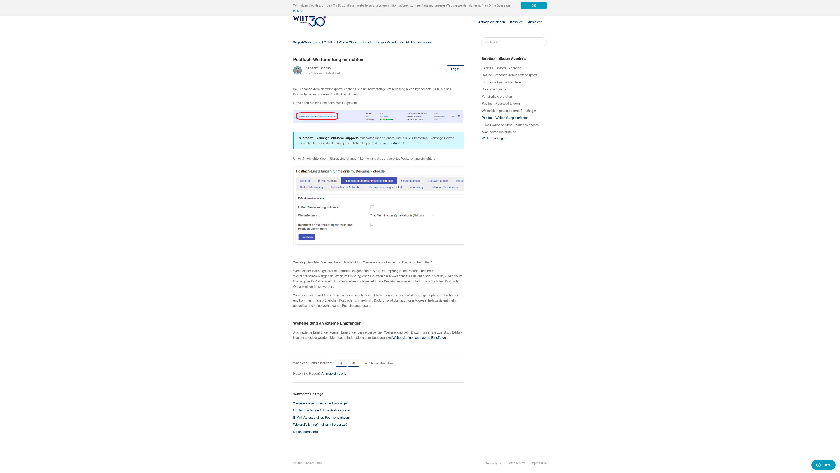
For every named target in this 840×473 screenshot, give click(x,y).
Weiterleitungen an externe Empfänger (419, 337)
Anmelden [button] (535, 21)
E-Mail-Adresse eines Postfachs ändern (321, 417)
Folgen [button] (455, 69)
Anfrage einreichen (491, 21)
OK (534, 5)
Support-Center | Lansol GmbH (312, 42)
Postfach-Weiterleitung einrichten (505, 117)
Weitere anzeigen (494, 138)
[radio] (341, 363)
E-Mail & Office (346, 42)
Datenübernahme (305, 431)
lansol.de (516, 21)
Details (298, 11)
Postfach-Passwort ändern (501, 103)
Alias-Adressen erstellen (499, 131)
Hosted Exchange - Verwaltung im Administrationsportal (397, 42)
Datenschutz (516, 463)
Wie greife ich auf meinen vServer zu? (320, 424)
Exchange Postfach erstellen (502, 82)
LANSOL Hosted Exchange (501, 67)
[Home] (309, 25)
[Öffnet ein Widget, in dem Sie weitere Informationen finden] (823, 465)
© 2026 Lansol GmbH (308, 463)
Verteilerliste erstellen (497, 96)
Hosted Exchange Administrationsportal (321, 410)
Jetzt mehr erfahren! (389, 143)
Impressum (538, 463)
